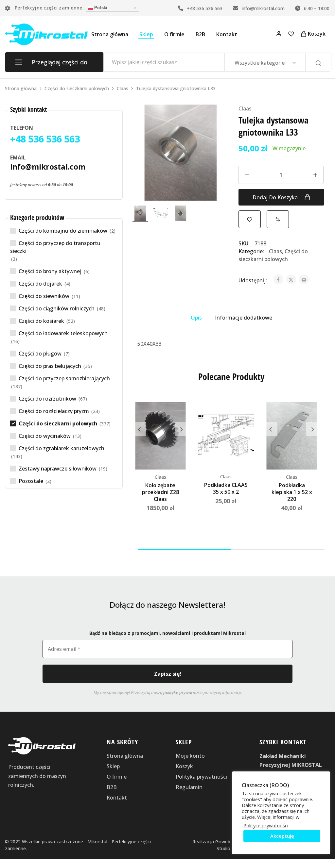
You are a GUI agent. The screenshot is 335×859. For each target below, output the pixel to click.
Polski (100, 7)
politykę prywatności (183, 692)
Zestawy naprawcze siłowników (58, 468)
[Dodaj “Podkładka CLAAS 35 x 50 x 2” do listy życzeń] (244, 415)
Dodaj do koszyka (276, 197)
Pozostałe (31, 481)
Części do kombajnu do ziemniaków (63, 230)
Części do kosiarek (41, 320)
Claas (122, 88)
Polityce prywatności (265, 825)
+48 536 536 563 (203, 8)
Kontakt (226, 34)
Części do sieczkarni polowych (76, 88)
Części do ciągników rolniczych (57, 308)
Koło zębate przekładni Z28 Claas (160, 492)
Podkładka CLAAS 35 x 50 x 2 (226, 488)
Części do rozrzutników (47, 398)
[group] (160, 435)
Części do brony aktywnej (50, 271)
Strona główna (109, 34)
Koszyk (184, 766)
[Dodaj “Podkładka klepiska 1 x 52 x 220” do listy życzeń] (309, 415)
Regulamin (189, 787)
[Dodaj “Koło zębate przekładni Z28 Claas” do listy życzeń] (178, 415)
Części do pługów (40, 353)
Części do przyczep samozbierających (64, 378)
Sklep (146, 34)
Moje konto (190, 755)
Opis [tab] (196, 317)
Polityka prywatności (201, 776)
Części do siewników (44, 296)
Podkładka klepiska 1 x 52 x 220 (292, 492)
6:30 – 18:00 (316, 8)
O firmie (174, 34)
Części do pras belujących (50, 366)
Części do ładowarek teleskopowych (63, 333)
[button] (278, 219)
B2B (200, 34)
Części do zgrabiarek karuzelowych (61, 448)
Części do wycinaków (45, 435)
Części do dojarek (40, 283)
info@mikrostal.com (262, 8)
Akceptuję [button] (282, 836)
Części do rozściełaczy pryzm (54, 411)
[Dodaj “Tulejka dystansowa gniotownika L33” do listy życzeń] (249, 219)
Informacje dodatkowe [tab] (243, 317)
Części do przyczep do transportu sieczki (55, 247)
